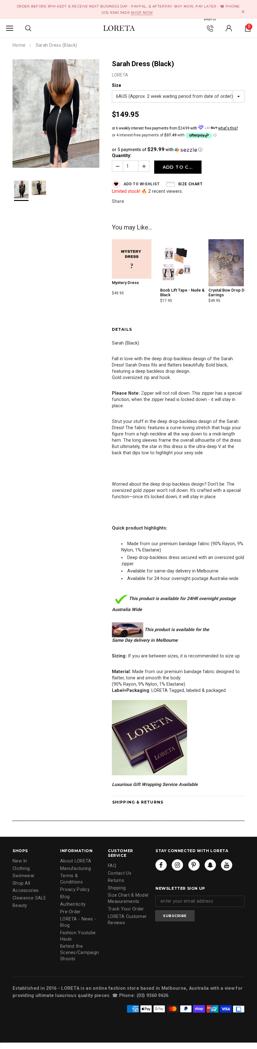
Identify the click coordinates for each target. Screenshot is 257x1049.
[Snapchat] (210, 865)
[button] (178, 149)
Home (19, 45)
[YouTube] (226, 865)
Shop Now (142, 12)
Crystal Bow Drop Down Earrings (230, 292)
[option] (56, 114)
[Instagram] (177, 865)
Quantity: (121, 155)
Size (116, 85)
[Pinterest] (194, 865)
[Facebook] (161, 865)
